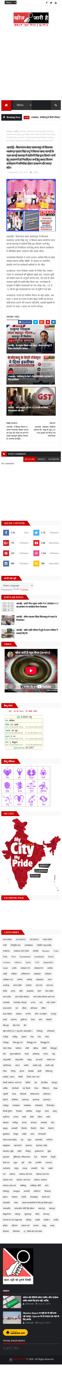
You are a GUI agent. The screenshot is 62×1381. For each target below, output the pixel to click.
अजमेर (14, 968)
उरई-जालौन (7, 1008)
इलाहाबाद (30, 991)
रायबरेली (34, 1168)
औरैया (43, 1008)
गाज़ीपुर (14, 1037)
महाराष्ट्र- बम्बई (41, 1145)
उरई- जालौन (50, 1002)
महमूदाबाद (6, 1145)
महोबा (19, 1151)
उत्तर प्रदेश (7, 997)
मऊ (22, 1140)
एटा (17, 1008)
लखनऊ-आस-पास (9, 1185)
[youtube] (56, 3)
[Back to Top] (11, 1360)
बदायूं (55, 1111)
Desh (13, 957)
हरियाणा (14, 1225)
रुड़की (50, 1168)
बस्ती (48, 1117)
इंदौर (21, 991)
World (5, 968)
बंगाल (47, 1111)
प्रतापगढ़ (36, 1100)
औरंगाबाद (34, 1008)
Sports (28, 962)
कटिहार (18, 1014)
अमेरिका (14, 974)
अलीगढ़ (29, 979)
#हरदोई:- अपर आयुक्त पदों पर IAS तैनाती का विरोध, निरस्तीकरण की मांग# (28, 409)
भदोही (24, 1134)
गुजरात (23, 1037)
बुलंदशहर (6, 1134)
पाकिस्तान (46, 1094)
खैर (25, 1025)
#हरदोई (35, 951)
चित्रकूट (54, 1048)
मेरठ (35, 1157)
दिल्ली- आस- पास (33, 1077)
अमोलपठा (37, 974)
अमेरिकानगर (25, 974)
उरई (40, 1002)
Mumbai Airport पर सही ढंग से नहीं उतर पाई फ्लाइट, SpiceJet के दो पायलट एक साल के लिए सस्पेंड (41, 1316)
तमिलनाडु (48, 1071)
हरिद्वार (5, 1225)
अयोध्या (19, 979)
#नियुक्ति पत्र (16, 945)
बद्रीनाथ (6, 1117)
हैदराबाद (6, 1231)
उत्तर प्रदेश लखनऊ (22, 997)
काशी (5, 1019)
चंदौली (44, 1048)
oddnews (18, 962)
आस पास (39, 985)
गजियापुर (40, 1031)
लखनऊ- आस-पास (23, 1180)
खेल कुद (6, 1025)
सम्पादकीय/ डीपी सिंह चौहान (24, 1208)
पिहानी (5, 1100)
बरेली (32, 1117)
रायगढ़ (24, 1168)
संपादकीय (6, 1203)
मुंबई (49, 1151)
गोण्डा (47, 1037)
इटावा (13, 991)
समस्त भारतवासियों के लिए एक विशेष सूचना (37, 1203)
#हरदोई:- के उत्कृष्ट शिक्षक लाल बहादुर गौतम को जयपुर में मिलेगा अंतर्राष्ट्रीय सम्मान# (30, 347)
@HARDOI (21, 939)
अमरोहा (50, 968)
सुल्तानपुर (27, 1214)
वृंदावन (5, 1197)
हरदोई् (56, 1220)
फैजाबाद (19, 1111)
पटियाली (23, 1094)
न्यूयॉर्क (5, 1094)
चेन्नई (27, 1054)
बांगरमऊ (34, 1122)
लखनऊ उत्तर (7, 1180)
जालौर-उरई (49, 1065)
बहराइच (5, 1122)
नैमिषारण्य (45, 1088)
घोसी (27, 1048)
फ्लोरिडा (29, 1111)
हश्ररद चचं (25, 1225)
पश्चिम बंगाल (34, 1094)
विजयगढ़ (47, 1191)
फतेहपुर (5, 1105)
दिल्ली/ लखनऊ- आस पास (12, 1082)
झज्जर (22, 1071)
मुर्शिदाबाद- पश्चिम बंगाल (21, 1157)
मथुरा (29, 1140)
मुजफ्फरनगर (39, 1151)
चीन (4, 1054)
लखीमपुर (23, 1185)
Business (45, 951)
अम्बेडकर (48, 974)
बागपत (24, 1122)
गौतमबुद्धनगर (44, 1042)
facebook (53, 459)
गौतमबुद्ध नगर (31, 1042)
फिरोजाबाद (50, 1105)
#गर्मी (4, 945)
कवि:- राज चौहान (41, 1014)
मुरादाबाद (6, 1157)
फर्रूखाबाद (38, 1105)
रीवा (42, 1168)
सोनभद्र (46, 1214)
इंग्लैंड (5, 991)
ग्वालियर (18, 1048)
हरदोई (16, 131)
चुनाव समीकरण (15, 1054)
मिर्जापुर (28, 1151)
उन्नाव (33, 1002)
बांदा (52, 1122)
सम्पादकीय (6, 1208)
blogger (29, 459)
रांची (29, 1162)
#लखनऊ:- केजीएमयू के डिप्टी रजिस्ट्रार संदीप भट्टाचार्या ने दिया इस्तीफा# (31, 378)
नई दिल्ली (15, 1088)
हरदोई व (47, 1220)
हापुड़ (44, 1225)
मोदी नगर (6, 1162)
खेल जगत (16, 1025)
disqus (41, 459)
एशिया (24, 1008)
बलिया (40, 1117)
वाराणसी (27, 1191)
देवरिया (27, 1082)
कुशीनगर (24, 1019)
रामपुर (16, 1168)
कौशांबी (48, 1019)
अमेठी (5, 974)
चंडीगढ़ (35, 1048)
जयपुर (29, 1060)
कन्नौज (28, 1014)
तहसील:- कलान (8, 1077)
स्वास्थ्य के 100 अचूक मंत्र (12, 1220)
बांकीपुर (15, 1122)
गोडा (32, 1037)
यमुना (15, 1162)
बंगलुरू (38, 1111)
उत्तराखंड (6, 1002)
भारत (32, 1134)
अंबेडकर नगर (25, 968)
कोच (40, 1019)
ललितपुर (6, 1191)
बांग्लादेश (44, 1122)
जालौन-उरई (37, 1065)
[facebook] (47, 3)
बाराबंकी (14, 1128)
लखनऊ (12, 1174)
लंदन (46, 1185)
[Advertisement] (31, 68)
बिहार (42, 1128)
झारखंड (31, 1071)
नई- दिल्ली (26, 1088)
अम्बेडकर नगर (8, 979)
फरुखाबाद (16, 1105)
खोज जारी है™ (19, 1359)
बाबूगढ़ (5, 1128)
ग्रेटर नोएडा (7, 1048)
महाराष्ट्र (29, 1145)
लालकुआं (16, 1191)
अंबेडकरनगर (38, 968)
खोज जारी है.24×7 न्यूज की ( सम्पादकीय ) (17, 1031)
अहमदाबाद (39, 979)
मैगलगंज (44, 1157)
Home (9, 131)
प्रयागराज (46, 1100)
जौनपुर (13, 1071)
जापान (17, 1065)
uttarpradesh (48, 962)
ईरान (39, 991)
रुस (4, 1174)
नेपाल (36, 1088)
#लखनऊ (6, 951)
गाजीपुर (5, 1037)
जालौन (26, 1065)
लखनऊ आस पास (25, 1174)
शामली (23, 1197)
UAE (37, 962)
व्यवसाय (14, 1197)
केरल (33, 1019)
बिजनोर (24, 1128)
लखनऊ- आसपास (40, 1180)
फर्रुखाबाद (27, 1105)
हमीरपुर (28, 1220)
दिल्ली (21, 1077)
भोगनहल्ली (42, 1134)
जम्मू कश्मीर (7, 1060)
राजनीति (38, 1162)
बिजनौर (33, 1128)
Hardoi (51, 957)
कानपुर (53, 1014)
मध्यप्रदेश (38, 1140)
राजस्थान (48, 1162)
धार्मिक (5, 1088)
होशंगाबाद (16, 1231)
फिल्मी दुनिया (7, 1111)
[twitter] (51, 3)
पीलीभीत (15, 1100)
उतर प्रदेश (49, 991)
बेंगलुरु (16, 1134)
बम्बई (24, 1117)
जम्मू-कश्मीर (19, 1060)
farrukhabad (39, 957)
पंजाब (14, 1094)
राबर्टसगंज (6, 1168)
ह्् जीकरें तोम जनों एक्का (33, 1231)
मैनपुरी (53, 1157)
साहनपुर (52, 1208)
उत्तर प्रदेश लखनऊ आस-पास (43, 997)
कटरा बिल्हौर (7, 1014)
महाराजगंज (17, 1145)
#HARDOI (34, 939)
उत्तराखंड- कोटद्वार (20, 1002)
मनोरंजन (49, 1140)
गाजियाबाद (50, 1031)
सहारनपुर (41, 1208)
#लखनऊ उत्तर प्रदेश (21, 951)
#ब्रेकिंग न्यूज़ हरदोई (44, 945)
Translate (24, 589)
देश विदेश (44, 1082)
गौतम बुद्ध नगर (18, 1042)
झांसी (39, 1071)
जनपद (45, 1054)
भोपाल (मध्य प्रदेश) (10, 1140)
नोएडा (55, 1088)
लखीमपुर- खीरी (35, 1185)
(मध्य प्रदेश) (7, 939)
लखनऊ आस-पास (42, 1174)
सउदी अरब (46, 1197)
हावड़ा (52, 1225)
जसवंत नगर (51, 1060)
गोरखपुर (6, 1042)
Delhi (5, 957)
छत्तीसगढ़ (36, 1054)
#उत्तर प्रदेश (47, 939)
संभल (16, 1203)
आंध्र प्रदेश (17, 985)
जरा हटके (39, 1060)
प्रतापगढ (25, 1100)
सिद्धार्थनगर (7, 1214)
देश (36, 1082)
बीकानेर (51, 1128)
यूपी (22, 1162)
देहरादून (54, 1082)
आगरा (50, 979)
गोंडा (39, 1037)
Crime (56, 951)
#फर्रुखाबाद (29, 945)
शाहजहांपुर (34, 1197)
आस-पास (49, 985)
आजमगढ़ (6, 985)
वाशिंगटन (37, 1191)
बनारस (15, 1117)
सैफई (37, 1214)
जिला (5, 1071)
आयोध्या (29, 985)
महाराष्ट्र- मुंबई (8, 1151)
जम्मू (53, 1054)
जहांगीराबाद (7, 1065)
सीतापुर (17, 1214)
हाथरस (35, 1225)
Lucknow (6, 962)
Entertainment (25, 957)
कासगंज (14, 1019)
